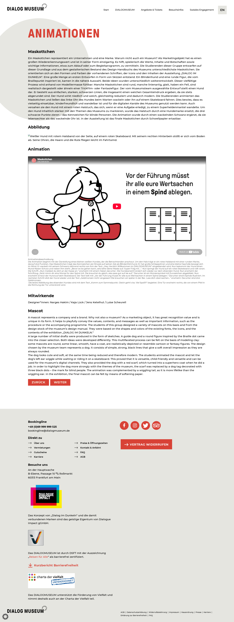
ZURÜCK (38, 382)
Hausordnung (187, 612)
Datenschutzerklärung (137, 612)
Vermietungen (42, 447)
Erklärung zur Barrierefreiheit (134, 615)
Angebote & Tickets (151, 10)
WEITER (60, 382)
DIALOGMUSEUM (125, 10)
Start (106, 10)
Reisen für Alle (38, 556)
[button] (5, 616)
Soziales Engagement (202, 10)
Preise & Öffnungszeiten (94, 443)
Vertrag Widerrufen (149, 444)
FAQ (82, 452)
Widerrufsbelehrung (158, 612)
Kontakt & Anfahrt (90, 447)
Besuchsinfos (176, 10)
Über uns (39, 443)
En (222, 10)
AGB (82, 457)
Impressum (174, 612)
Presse (198, 612)
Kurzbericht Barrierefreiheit (56, 565)
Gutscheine (40, 452)
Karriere (38, 457)
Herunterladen (30, 565)
